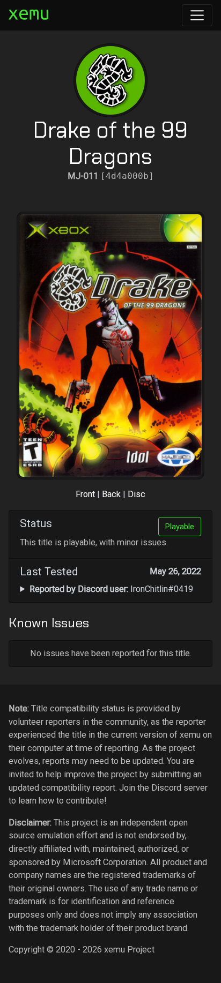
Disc (136, 494)
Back (111, 494)
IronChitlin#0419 (111, 589)
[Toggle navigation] (197, 15)
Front (85, 494)
